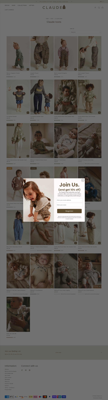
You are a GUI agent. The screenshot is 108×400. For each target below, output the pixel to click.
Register (69, 211)
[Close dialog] (82, 180)
